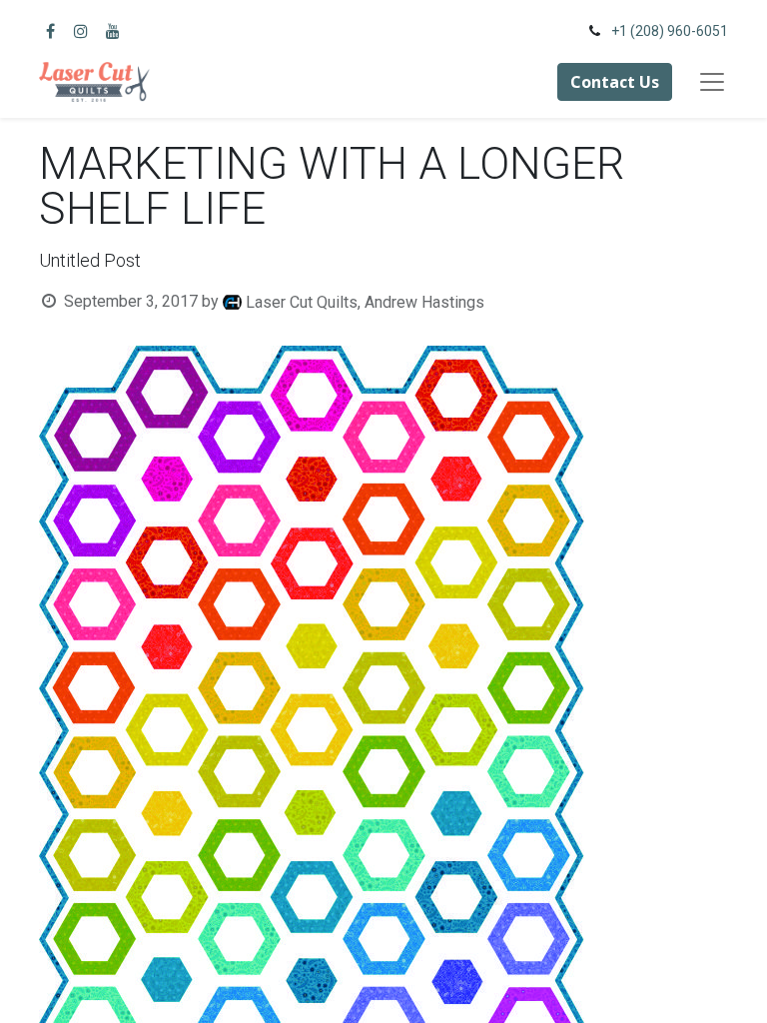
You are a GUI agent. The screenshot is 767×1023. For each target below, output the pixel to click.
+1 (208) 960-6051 (669, 31)
